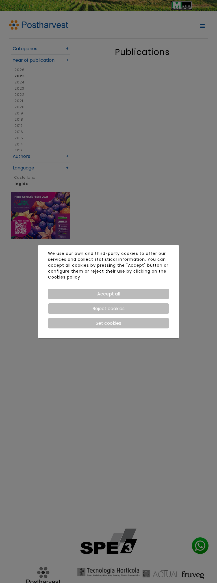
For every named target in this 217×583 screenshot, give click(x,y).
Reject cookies (108, 308)
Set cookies (108, 323)
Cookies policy (64, 277)
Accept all (108, 294)
